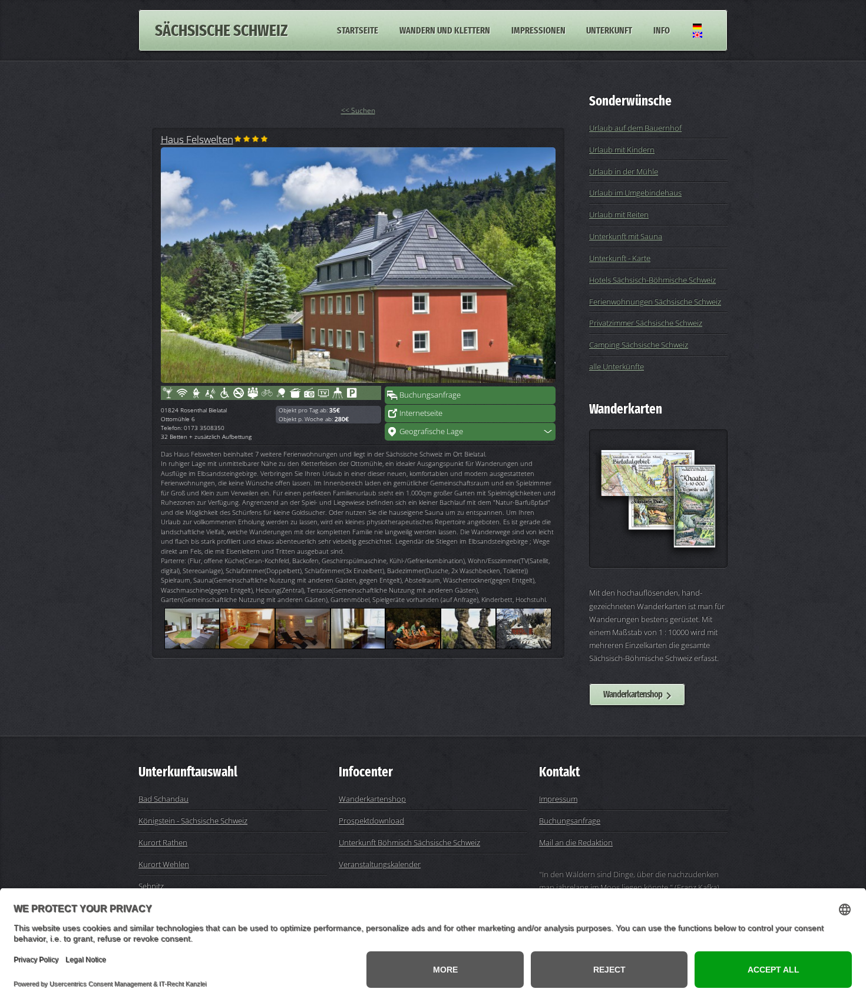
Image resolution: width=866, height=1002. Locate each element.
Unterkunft (609, 30)
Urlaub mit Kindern (622, 149)
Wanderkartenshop (632, 694)
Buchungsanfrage (430, 394)
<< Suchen (358, 110)
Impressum (558, 798)
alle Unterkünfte (616, 366)
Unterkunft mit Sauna (625, 236)
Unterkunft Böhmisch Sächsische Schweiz (409, 842)
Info (661, 30)
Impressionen (538, 30)
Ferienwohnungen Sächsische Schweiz (655, 301)
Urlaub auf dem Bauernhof (635, 128)
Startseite (357, 30)
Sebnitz (151, 886)
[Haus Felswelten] (358, 265)
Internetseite (420, 413)
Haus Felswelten (197, 139)
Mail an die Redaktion (576, 842)
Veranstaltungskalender (380, 864)
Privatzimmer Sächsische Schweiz (645, 323)
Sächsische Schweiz (221, 30)
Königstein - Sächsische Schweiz (192, 820)
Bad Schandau (163, 798)
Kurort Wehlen (163, 864)
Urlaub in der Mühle (623, 171)
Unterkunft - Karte (619, 258)
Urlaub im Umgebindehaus (635, 192)
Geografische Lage (431, 431)
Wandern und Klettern (444, 30)
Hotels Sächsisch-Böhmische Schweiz (652, 280)
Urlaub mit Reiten (619, 214)
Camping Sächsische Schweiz (638, 344)
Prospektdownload (371, 820)
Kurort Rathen (162, 842)
